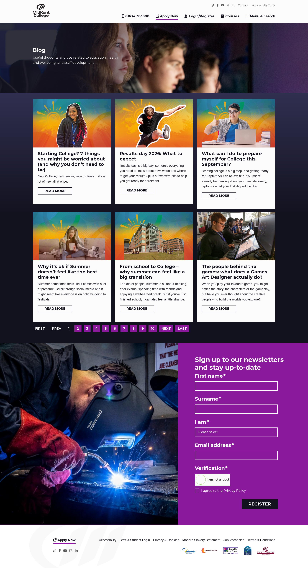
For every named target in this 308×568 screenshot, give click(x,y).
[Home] (41, 16)
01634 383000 (136, 16)
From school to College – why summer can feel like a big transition (152, 272)
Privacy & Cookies (166, 540)
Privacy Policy (235, 491)
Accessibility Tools (263, 5)
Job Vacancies (234, 540)
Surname (208, 399)
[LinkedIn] (233, 5)
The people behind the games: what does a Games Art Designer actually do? (234, 272)
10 (153, 329)
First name (210, 376)
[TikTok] (213, 5)
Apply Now (168, 16)
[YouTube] (222, 5)
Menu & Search (262, 16)
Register (259, 504)
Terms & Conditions (261, 540)
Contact (243, 5)
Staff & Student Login (135, 540)
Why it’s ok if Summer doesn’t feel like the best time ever (67, 272)
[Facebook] (218, 5)
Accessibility (107, 540)
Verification (211, 468)
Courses (232, 16)
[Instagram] (228, 5)
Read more (55, 191)
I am (202, 422)
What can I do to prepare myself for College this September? (232, 159)
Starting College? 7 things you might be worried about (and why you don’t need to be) (71, 161)
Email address (214, 445)
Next (166, 329)
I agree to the (223, 491)
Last (182, 329)
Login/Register (201, 16)
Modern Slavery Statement (201, 540)
